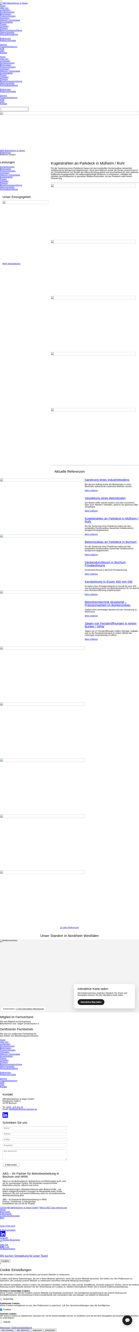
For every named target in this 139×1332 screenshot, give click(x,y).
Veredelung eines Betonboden (105, 498)
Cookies (5, 1261)
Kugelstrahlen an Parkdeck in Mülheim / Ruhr (111, 520)
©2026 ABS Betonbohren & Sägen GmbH (19, 1208)
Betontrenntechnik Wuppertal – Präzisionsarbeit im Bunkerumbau (107, 603)
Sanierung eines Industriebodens (107, 480)
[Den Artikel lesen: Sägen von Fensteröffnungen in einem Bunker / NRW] (42, 873)
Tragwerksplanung (8, 47)
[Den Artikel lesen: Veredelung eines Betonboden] (42, 537)
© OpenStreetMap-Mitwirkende (30, 1009)
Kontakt (3, 53)
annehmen (50, 1330)
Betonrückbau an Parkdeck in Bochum (111, 542)
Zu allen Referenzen (69, 927)
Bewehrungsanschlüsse (11, 30)
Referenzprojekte (8, 40)
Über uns (4, 8)
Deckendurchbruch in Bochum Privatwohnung (105, 564)
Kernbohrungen (7, 12)
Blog (2, 1218)
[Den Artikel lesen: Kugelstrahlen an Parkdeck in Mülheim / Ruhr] (42, 593)
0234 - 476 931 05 (14, 1107)
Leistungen (5, 10)
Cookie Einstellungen (10, 1216)
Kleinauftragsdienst (9, 34)
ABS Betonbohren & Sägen (12, 150)
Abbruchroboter (7, 32)
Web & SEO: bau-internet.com (53, 1208)
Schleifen (4, 26)
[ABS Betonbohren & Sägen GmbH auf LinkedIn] (5, 1117)
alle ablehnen (23, 1330)
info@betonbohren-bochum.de (23, 1109)
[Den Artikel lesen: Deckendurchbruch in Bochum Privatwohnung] (42, 705)
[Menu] (14, 109)
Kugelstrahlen (6, 22)
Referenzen (5, 38)
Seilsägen (4, 18)
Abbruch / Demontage (10, 20)
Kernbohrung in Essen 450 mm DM (108, 581)
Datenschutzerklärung (22, 1327)
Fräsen (3, 24)
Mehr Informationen (12, 263)
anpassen (37, 1330)
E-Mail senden (11, 1165)
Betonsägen (5, 14)
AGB (2, 49)
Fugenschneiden (8, 16)
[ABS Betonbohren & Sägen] (14, 3)
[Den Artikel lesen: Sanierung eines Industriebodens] (42, 481)
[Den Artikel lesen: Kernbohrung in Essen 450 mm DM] (42, 761)
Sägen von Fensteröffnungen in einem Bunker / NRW (110, 625)
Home (3, 6)
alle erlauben (7, 1330)
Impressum (5, 1212)
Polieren (4, 28)
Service (3, 44)
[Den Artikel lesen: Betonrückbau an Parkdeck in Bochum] (42, 649)
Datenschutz (6, 1214)
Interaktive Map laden (91, 1002)
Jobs (2, 51)
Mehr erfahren (91, 490)
